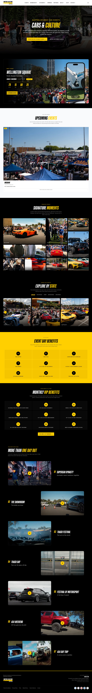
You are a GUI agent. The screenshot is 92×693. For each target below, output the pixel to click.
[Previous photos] (5, 312)
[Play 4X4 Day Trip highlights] (29, 653)
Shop (67, 2)
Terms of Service (32, 688)
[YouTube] (81, 688)
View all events (24, 92)
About (62, 2)
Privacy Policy (14, 688)
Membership (33, 2)
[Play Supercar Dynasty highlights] (29, 473)
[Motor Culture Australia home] (8, 2)
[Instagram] (78, 688)
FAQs (20, 688)
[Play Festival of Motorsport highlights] (29, 593)
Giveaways (42, 2)
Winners (49, 2)
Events (27, 2)
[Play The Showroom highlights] (62, 503)
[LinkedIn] (84, 688)
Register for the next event (37, 39)
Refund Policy (25, 688)
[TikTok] (87, 688)
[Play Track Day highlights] (62, 563)
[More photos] (86, 312)
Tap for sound (76, 97)
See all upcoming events (57, 39)
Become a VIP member (46, 434)
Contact (72, 2)
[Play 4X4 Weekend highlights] (62, 623)
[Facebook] (75, 688)
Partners (56, 2)
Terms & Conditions (7, 688)
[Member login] (88, 2)
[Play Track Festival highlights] (29, 533)
